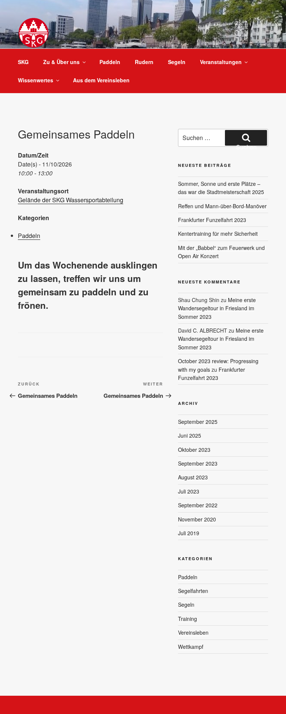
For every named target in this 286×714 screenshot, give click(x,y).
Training (187, 618)
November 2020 (197, 519)
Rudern (144, 62)
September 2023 (197, 463)
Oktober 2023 (194, 449)
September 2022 (197, 505)
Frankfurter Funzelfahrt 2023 (212, 219)
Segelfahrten (193, 590)
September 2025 (197, 421)
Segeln (176, 62)
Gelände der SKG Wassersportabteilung (70, 200)
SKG (23, 62)
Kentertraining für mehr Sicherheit (218, 233)
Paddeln (109, 62)
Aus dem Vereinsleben (101, 80)
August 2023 (193, 477)
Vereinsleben (193, 632)
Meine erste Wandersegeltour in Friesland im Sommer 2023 (217, 308)
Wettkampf (190, 646)
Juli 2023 (188, 491)
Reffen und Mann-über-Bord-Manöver (222, 206)
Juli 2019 (188, 533)
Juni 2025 (189, 435)
